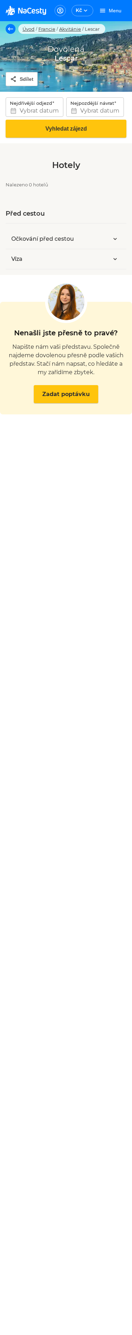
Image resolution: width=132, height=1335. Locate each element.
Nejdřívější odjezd (31, 103)
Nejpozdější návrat (92, 103)
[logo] (26, 10)
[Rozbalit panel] (115, 239)
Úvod (28, 29)
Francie (46, 29)
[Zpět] (10, 29)
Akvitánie (70, 29)
